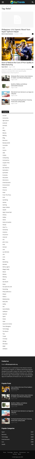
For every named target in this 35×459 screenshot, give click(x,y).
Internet (5, 237)
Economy (5, 175)
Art (3, 128)
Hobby (4, 217)
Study (4, 319)
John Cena (5, 242)
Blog (4, 138)
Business (5, 140)
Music (4, 279)
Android (5, 123)
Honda (4, 224)
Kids (4, 244)
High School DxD (7, 212)
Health (4, 210)
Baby (4, 130)
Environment (6, 185)
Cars (4, 148)
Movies (4, 274)
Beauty (4, 133)
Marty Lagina (6, 267)
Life (4, 254)
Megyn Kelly (6, 269)
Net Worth (5, 281)
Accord (4, 115)
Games (4, 202)
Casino (4, 150)
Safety (4, 304)
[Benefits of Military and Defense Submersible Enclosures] (6, 86)
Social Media (6, 309)
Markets (5, 264)
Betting (5, 135)
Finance (5, 190)
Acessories (5, 118)
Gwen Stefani (6, 207)
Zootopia (5, 348)
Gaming (5, 205)
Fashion (5, 187)
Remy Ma (5, 301)
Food (4, 192)
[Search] (32, 2)
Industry (5, 232)
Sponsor (5, 314)
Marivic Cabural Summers (7, 33)
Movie (4, 272)
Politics (4, 296)
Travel (4, 336)
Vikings (4, 341)
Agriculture (6, 120)
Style (4, 321)
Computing (6, 157)
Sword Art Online (7, 324)
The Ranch (5, 331)
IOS (3, 239)
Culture (5, 165)
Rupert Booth (5, 66)
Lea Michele (6, 252)
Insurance (5, 234)
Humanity (5, 229)
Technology (6, 329)
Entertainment (6, 182)
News (4, 284)
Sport (4, 316)
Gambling (5, 200)
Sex (3, 306)
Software (5, 311)
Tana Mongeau (7, 326)
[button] (2, 2)
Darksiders (5, 170)
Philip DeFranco (7, 291)
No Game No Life (7, 286)
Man (4, 259)
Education (5, 177)
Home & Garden (7, 222)
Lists (4, 257)
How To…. (5, 227)
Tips (4, 334)
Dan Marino (6, 167)
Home (3, 6)
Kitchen (5, 247)
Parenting (5, 289)
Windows (5, 343)
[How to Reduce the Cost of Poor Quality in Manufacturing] (17, 49)
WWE (4, 346)
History (4, 215)
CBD (4, 153)
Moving (5, 277)
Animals (5, 125)
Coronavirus (6, 160)
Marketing (5, 262)
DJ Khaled (5, 172)
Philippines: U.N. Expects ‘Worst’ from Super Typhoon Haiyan (16, 31)
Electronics (6, 180)
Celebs (4, 155)
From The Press (7, 195)
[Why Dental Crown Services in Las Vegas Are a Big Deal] (6, 94)
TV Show (5, 339)
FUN (4, 197)
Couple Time (6, 162)
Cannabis (5, 145)
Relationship (6, 299)
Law (4, 249)
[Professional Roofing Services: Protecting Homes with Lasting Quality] (6, 102)
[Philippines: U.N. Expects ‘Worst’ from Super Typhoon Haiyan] (17, 20)
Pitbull (4, 294)
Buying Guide (6, 143)
